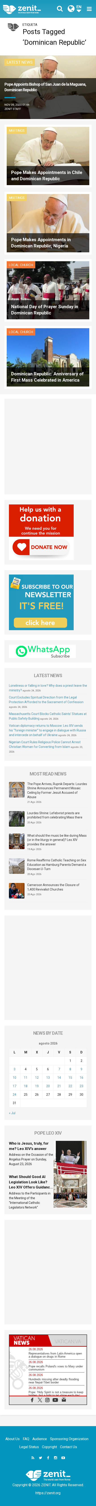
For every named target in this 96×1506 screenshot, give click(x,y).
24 (14, 1094)
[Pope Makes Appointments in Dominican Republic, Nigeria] (48, 222)
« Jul (12, 1113)
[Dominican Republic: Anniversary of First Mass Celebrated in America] (48, 357)
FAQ (26, 1439)
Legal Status (29, 1447)
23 (81, 1086)
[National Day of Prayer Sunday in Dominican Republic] (48, 289)
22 (70, 1086)
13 (48, 1077)
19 (37, 1086)
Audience (39, 1439)
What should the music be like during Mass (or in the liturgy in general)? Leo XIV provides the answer (57, 840)
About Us (12, 1439)
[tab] (28, 1340)
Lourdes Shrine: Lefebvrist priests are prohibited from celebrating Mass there (54, 815)
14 (59, 1077)
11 (25, 1077)
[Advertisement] (48, 446)
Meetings (17, 131)
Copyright (49, 1447)
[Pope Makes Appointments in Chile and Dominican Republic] (48, 155)
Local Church (21, 265)
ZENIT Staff (12, 109)
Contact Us (68, 1447)
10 (14, 1077)
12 (37, 1077)
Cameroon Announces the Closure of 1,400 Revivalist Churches (53, 887)
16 (81, 1077)
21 (59, 1086)
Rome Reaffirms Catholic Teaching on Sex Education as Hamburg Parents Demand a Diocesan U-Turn (56, 864)
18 (25, 1086)
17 (14, 1086)
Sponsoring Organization (69, 1439)
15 (70, 1077)
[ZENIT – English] (27, 9)
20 (48, 1086)
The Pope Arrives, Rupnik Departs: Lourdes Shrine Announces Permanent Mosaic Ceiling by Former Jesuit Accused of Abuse (57, 790)
